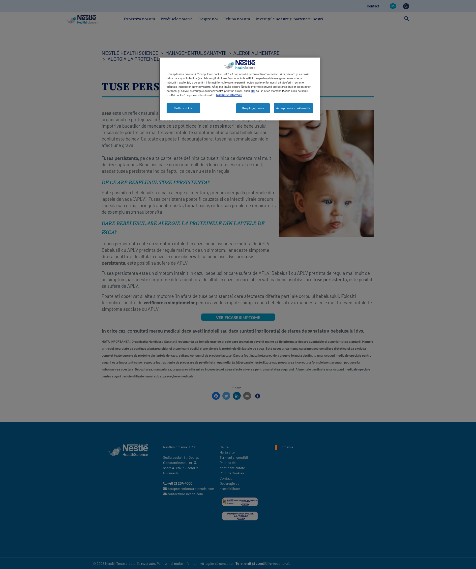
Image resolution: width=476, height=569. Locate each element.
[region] (239, 88)
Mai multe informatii (229, 95)
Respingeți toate (253, 108)
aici (253, 91)
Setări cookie (183, 108)
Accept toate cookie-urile (293, 108)
